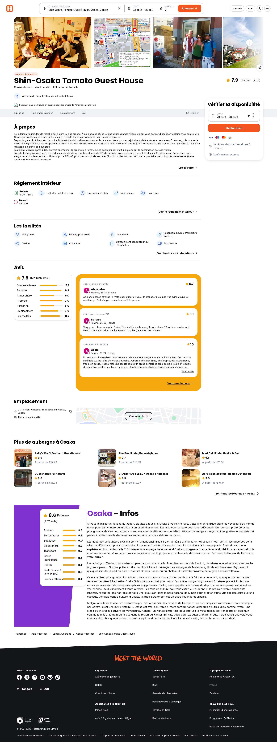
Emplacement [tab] (67, 113)
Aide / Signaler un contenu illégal (113, 718)
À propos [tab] (19, 113)
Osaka (18, 87)
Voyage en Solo (161, 710)
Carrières (214, 693)
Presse (213, 685)
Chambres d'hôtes (105, 693)
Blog (154, 685)
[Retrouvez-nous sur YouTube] (42, 677)
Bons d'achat (138, 735)
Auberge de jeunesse (26, 74)
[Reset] (119, 8)
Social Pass (158, 676)
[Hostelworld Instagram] (34, 677)
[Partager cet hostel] (259, 67)
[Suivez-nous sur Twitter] (26, 677)
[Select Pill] (259, 8)
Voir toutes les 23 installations (54, 96)
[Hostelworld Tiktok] (57, 677)
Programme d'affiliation (222, 718)
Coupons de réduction (113, 735)
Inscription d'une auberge (224, 710)
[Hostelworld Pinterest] (50, 677)
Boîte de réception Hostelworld (227, 726)
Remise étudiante (161, 718)
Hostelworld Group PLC (222, 676)
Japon (27, 87)
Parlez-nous (101, 710)
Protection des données (30, 735)
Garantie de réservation (165, 693)
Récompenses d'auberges (166, 701)
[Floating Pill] (249, 42)
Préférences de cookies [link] (215, 735)
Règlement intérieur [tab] (42, 113)
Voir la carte (42, 87)
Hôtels (98, 685)
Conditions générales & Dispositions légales (72, 735)
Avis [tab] (84, 113)
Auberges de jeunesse (107, 676)
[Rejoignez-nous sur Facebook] (19, 677)
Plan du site (191, 735)
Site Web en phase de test (165, 735)
